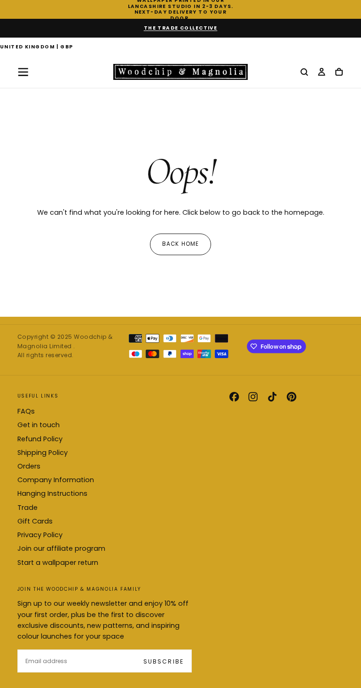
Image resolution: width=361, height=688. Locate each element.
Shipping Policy (42, 452)
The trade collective (181, 27)
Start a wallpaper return (57, 562)
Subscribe (163, 661)
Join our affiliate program (61, 548)
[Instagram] (253, 396)
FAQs (26, 411)
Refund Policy (40, 439)
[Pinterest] (291, 396)
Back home (180, 244)
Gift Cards (35, 521)
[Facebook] (234, 396)
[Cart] (339, 72)
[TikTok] (272, 396)
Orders (28, 466)
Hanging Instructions (52, 493)
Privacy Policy (40, 534)
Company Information (55, 480)
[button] (36, 47)
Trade (27, 507)
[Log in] (321, 72)
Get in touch (38, 425)
